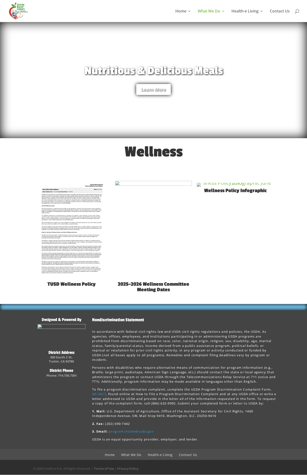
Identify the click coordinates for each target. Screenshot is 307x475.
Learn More (153, 89)
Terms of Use (104, 468)
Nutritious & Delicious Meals (153, 70)
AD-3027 (99, 394)
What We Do (209, 11)
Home (180, 11)
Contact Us (280, 11)
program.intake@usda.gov (131, 431)
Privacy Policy (127, 468)
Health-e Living (245, 11)
